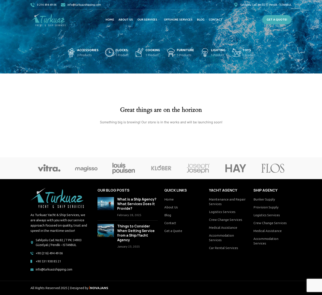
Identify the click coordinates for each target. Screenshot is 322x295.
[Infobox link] (43, 5)
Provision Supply (265, 207)
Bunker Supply (264, 199)
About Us (171, 207)
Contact (170, 223)
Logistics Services (222, 212)
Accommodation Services (221, 238)
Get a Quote (173, 231)
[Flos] (273, 168)
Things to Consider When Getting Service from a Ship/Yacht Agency (136, 233)
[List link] (60, 243)
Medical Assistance (223, 227)
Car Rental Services (223, 248)
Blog (167, 215)
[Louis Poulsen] (123, 168)
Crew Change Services (225, 220)
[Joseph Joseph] (198, 168)
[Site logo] (47, 19)
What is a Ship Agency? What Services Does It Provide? (136, 204)
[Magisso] (86, 168)
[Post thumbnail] (105, 207)
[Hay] (235, 168)
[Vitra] (49, 168)
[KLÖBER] (161, 168)
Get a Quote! (277, 19)
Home (169, 199)
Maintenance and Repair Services (227, 201)
